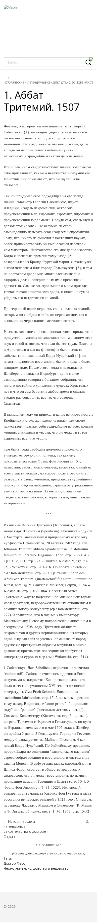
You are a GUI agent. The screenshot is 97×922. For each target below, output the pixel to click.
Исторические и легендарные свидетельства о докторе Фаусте (48, 82)
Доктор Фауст (15, 863)
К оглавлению (48, 844)
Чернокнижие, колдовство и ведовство (36, 868)
